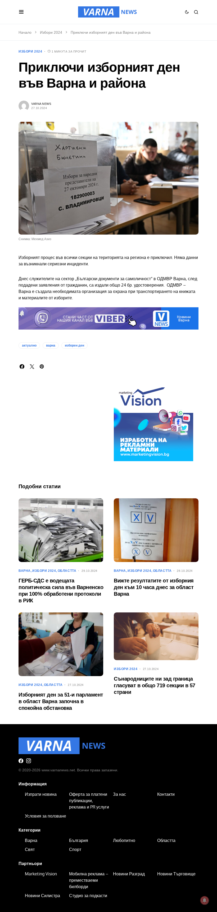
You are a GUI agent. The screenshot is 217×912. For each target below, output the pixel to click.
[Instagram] (28, 760)
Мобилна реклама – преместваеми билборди (88, 880)
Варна (25, 571)
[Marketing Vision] (153, 421)
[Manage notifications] (204, 900)
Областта (67, 571)
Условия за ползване (45, 816)
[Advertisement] (61, 434)
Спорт (75, 849)
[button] (21, 12)
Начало (25, 32)
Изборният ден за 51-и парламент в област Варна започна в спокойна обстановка (61, 701)
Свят (30, 849)
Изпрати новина (41, 794)
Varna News (41, 103)
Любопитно (124, 840)
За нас (119, 794)
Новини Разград (129, 873)
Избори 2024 (51, 32)
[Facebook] (21, 760)
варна (50, 345)
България (78, 840)
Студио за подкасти (88, 895)
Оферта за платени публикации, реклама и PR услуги (89, 801)
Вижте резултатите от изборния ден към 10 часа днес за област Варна (154, 587)
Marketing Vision (41, 873)
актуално (29, 345)
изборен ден (74, 345)
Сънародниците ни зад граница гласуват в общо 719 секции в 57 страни (154, 685)
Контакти (166, 794)
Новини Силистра (42, 895)
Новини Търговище (176, 873)
